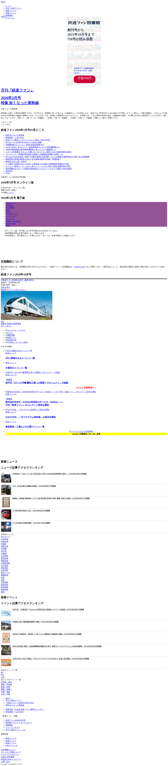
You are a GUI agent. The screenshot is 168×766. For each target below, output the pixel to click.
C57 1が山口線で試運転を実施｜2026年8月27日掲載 (34, 486)
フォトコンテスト (12, 727)
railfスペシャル (11, 745)
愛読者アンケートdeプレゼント (13, 290)
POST (7, 173)
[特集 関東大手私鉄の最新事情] (26, 319)
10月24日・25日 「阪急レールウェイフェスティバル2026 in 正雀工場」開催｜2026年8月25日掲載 (50, 659)
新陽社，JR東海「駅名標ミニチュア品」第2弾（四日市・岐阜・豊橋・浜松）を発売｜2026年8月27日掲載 (51, 498)
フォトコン (10, 18)
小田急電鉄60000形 (38, 152)
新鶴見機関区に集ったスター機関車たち (30, 149)
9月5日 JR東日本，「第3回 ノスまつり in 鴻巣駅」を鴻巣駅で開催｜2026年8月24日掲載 (46, 634)
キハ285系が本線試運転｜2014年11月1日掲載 (31, 523)
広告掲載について (8, 750)
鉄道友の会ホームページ (11, 759)
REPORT (9, 171)
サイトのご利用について (11, 752)
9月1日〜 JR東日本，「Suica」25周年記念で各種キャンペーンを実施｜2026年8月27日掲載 (48, 609)
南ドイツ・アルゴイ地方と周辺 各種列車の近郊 (37, 166)
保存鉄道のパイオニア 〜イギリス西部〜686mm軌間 (38, 169)
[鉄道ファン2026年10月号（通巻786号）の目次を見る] (18, 280)
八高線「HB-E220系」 (28, 140)
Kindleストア (10, 203)
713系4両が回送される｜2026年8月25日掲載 (31, 510)
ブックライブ (10, 216)
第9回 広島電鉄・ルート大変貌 (47, 157)
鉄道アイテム (10, 743)
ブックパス (10, 219)
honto (7, 210)
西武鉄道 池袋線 (34, 154)
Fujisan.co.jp (78, 267)
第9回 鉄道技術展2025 (24, 145)
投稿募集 (9, 15)
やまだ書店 (10, 208)
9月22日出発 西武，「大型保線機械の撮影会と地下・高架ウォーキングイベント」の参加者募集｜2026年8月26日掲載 (56, 646)
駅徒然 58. (16, 161)
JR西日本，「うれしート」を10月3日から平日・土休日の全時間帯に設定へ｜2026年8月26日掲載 (49, 474)
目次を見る (5, 287)
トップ (8, 6)
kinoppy (8, 212)
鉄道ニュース (10, 11)
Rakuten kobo (10, 224)
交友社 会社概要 (7, 757)
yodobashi (9, 205)
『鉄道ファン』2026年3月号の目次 (19, 703)
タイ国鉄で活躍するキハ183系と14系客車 (37, 164)
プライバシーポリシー (10, 754)
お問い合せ (5, 762)
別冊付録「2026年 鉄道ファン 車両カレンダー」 (25, 709)
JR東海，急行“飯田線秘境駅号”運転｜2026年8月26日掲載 (35, 622)
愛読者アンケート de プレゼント (18, 723)
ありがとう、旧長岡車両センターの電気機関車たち (32, 147)
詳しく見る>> (6, 326)
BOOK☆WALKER (12, 221)
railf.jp (3, 2)
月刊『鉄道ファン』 (13, 8)
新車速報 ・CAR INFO (14, 137)
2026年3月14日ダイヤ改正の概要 (23, 142)
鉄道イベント (10, 13)
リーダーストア (11, 214)
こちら (11, 192)
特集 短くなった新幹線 (14, 705)
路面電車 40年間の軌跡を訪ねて (33, 159)
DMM (7, 226)
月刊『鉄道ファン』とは (15, 730)
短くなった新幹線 (14, 135)
